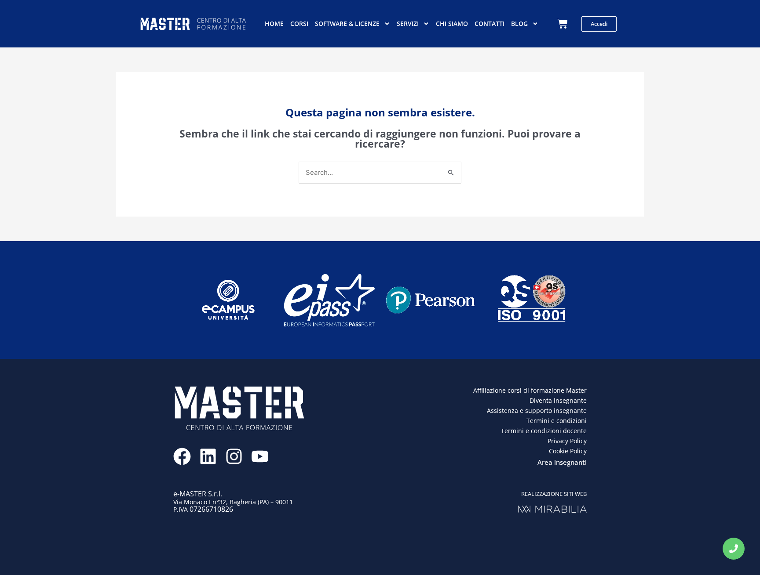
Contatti (489, 23)
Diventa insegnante (558, 400)
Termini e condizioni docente (544, 431)
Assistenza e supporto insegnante (537, 410)
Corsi (299, 23)
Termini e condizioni (556, 420)
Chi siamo (452, 23)
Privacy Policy (567, 441)
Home (274, 23)
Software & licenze (347, 23)
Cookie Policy (568, 451)
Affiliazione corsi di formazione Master (530, 390)
